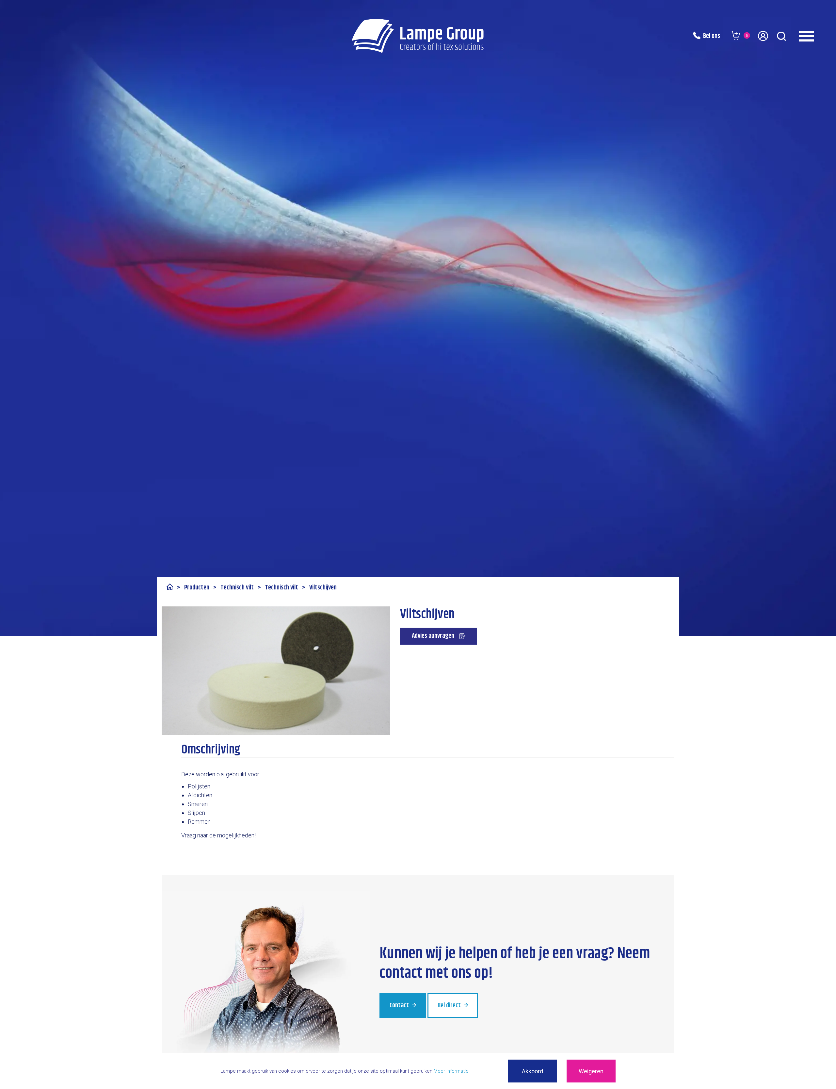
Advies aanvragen (433, 636)
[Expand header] (815, 36)
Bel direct (450, 1005)
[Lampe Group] (418, 36)
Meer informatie (451, 1071)
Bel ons (711, 36)
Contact (400, 1005)
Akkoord (532, 1071)
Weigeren (591, 1071)
